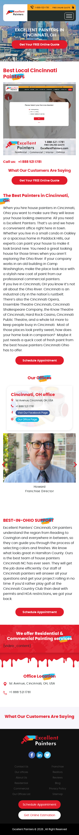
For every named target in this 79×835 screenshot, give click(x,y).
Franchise (58, 766)
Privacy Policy (57, 788)
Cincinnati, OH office (33, 395)
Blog (57, 783)
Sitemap (57, 794)
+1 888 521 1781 (30, 161)
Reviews (58, 777)
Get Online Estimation (39, 815)
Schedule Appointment (40, 360)
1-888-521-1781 (42, 8)
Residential (21, 783)
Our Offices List (21, 794)
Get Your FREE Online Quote (39, 44)
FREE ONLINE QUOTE (61, 8)
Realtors (58, 772)
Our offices (21, 772)
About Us (21, 777)
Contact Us (21, 766)
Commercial (21, 788)
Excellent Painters (23, 829)
